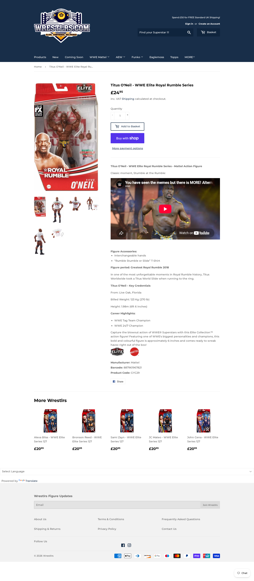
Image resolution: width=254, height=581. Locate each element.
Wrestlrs (48, 555)
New (55, 57)
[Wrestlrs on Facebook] (123, 546)
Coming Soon (74, 57)
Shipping (128, 98)
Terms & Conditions (111, 519)
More (189, 57)
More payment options (127, 148)
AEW (119, 57)
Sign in (189, 23)
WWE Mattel (98, 57)
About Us (40, 519)
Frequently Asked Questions (181, 519)
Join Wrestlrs (210, 505)
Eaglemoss (156, 57)
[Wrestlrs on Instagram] (129, 546)
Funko (136, 57)
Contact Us (169, 529)
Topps (174, 57)
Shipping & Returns (47, 529)
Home (38, 66)
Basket (211, 32)
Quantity (116, 108)
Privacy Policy (107, 529)
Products (40, 57)
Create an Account (209, 23)
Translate (31, 481)
